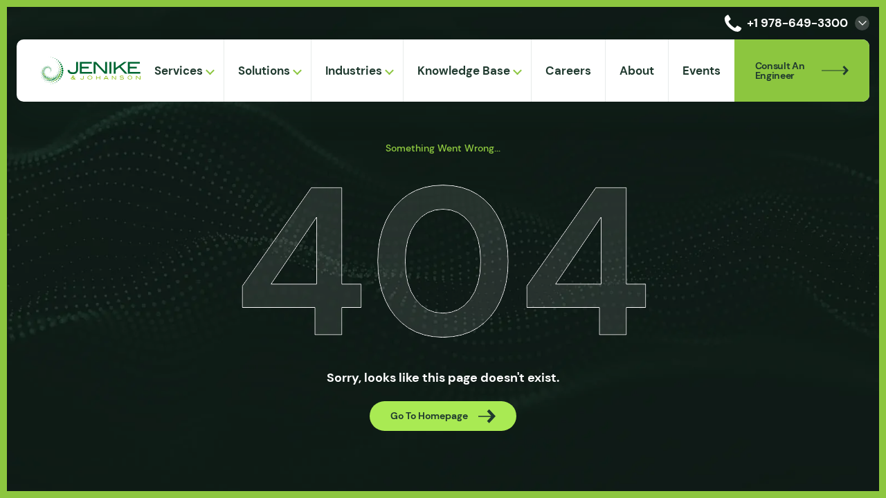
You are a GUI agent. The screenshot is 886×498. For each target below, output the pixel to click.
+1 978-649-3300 (797, 22)
